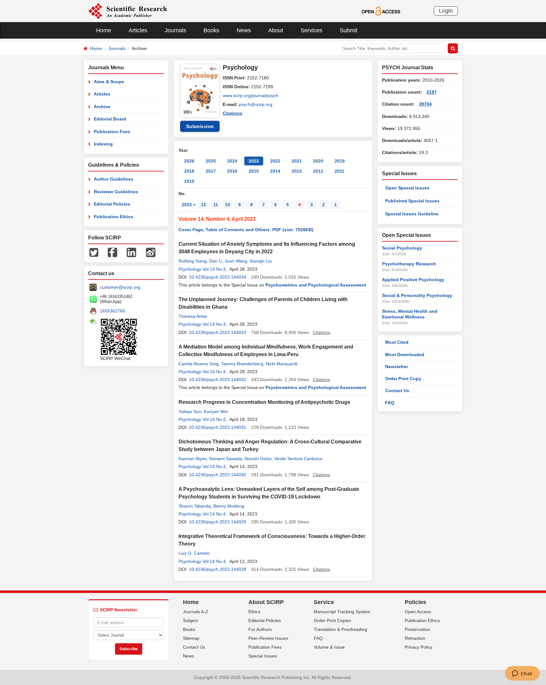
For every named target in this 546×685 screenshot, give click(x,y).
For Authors (260, 629)
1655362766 (112, 310)
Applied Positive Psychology (413, 279)
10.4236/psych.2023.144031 (217, 427)
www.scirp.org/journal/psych (250, 95)
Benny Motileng (228, 506)
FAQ (389, 402)
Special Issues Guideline (412, 213)
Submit (348, 30)
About (275, 30)
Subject (190, 620)
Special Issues (262, 655)
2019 (340, 161)
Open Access (418, 611)
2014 (275, 171)
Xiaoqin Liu (261, 260)
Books (211, 30)
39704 (425, 104)
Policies (415, 602)
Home (103, 30)
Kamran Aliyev (193, 458)
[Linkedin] (131, 252)
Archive (102, 106)
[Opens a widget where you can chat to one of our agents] (522, 674)
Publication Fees (112, 131)
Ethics (254, 611)
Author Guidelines (113, 179)
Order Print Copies (332, 620)
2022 (275, 161)
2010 (189, 181)
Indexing (103, 143)
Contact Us (397, 390)
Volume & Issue (329, 647)
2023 (254, 161)
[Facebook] (112, 252)
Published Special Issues (412, 200)
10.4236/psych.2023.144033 (217, 332)
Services (311, 30)
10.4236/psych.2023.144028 (217, 569)
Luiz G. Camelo (194, 553)
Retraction (415, 638)
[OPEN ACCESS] (381, 10)
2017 (211, 171)
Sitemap (191, 638)
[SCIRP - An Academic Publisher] (127, 10)
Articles (138, 30)
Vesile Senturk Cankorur (298, 458)
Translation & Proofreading (340, 629)
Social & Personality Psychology (417, 295)
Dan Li (215, 260)
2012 (318, 171)
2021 (297, 161)
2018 (189, 171)
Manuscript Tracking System (342, 611)
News (244, 30)
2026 (189, 161)
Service (324, 602)
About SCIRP (266, 602)
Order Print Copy (403, 378)
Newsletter (396, 366)
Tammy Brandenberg (242, 363)
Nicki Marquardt (281, 363)
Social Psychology (402, 247)
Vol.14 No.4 (214, 269)
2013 (297, 171)
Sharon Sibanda (195, 506)
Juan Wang (236, 260)
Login (446, 11)
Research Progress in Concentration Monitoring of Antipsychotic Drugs (264, 402)
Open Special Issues (407, 187)
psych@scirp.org (255, 104)
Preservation (417, 629)
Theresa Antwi (193, 316)
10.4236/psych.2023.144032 (217, 379)
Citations (232, 113)
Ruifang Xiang (193, 260)
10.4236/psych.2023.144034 (217, 277)
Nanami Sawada (225, 458)
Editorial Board (110, 118)
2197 (432, 92)
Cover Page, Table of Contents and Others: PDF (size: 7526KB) (246, 229)
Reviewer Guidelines (116, 191)
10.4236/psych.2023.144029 (217, 521)
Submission (200, 126)
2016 (232, 171)
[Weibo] (150, 252)
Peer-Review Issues (268, 638)
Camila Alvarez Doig (199, 363)
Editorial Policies (112, 204)
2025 (211, 161)
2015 (254, 171)
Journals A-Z (195, 611)
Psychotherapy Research (409, 263)
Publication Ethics (113, 216)
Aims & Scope (109, 81)
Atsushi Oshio (258, 458)
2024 (232, 161)
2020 (318, 161)
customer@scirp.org (120, 287)
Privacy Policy (418, 647)
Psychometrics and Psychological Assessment (315, 284)
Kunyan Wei (216, 411)
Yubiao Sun (190, 411)
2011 (339, 171)
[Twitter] (93, 252)
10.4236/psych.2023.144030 (217, 474)
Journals (175, 30)
